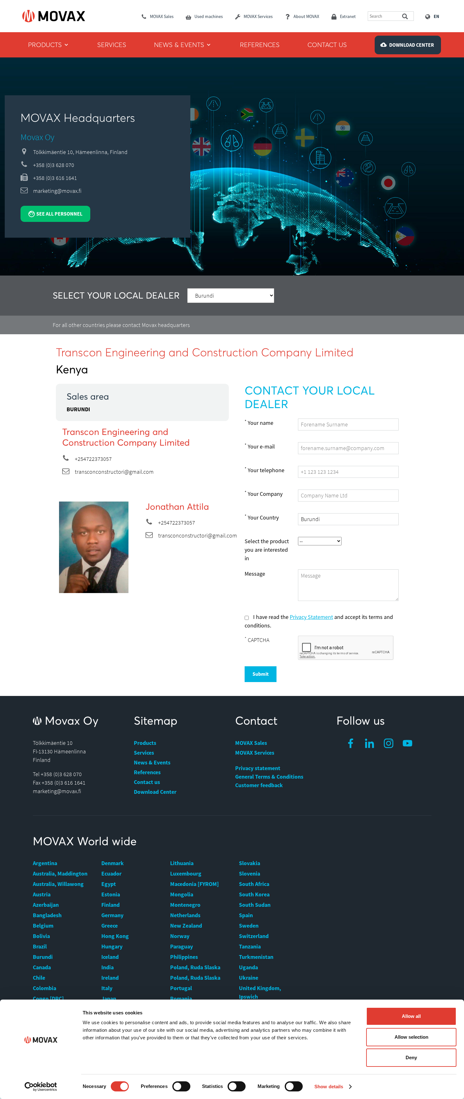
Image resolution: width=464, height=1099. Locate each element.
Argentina (45, 863)
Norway (179, 936)
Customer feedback (259, 785)
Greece (109, 925)
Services (144, 752)
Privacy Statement (311, 617)
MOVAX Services (254, 752)
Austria (42, 894)
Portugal (181, 988)
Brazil (40, 946)
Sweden (249, 925)
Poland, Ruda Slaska (195, 967)
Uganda (248, 967)
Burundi (43, 956)
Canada (42, 967)
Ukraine (248, 977)
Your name (259, 423)
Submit (261, 674)
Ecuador (111, 873)
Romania (181, 998)
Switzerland (254, 936)
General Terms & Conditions (269, 776)
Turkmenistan (256, 956)
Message (255, 573)
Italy (106, 988)
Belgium (43, 925)
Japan (108, 998)
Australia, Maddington (60, 873)
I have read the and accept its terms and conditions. (319, 621)
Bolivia (41, 936)
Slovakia (249, 863)
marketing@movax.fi (57, 190)
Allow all (411, 1016)
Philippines (184, 956)
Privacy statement (257, 768)
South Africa (254, 884)
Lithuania (181, 863)
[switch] (181, 1086)
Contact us (147, 782)
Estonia (110, 894)
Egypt (108, 884)
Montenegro (185, 904)
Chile (39, 977)
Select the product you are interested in (267, 550)
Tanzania (250, 946)
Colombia (44, 988)
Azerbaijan (46, 904)
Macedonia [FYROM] (194, 884)
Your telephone (264, 470)
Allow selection (411, 1037)
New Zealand (186, 925)
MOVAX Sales (251, 742)
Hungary (111, 946)
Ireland (110, 977)
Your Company (264, 494)
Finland (110, 904)
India (107, 967)
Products (145, 742)
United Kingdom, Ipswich (260, 992)
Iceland (110, 956)
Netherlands (185, 915)
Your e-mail (260, 446)
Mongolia (181, 894)
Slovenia (249, 873)
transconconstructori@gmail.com (114, 471)
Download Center (155, 791)
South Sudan (255, 904)
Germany (112, 915)
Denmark (112, 863)
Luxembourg (185, 873)
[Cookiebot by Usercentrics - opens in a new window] (40, 1086)
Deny (411, 1057)
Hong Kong (115, 936)
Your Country (262, 517)
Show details (328, 1086)
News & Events (152, 762)
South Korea (254, 894)
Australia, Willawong (58, 884)
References (147, 772)
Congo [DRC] (48, 998)
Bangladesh (47, 915)
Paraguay (181, 946)
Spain (246, 915)
